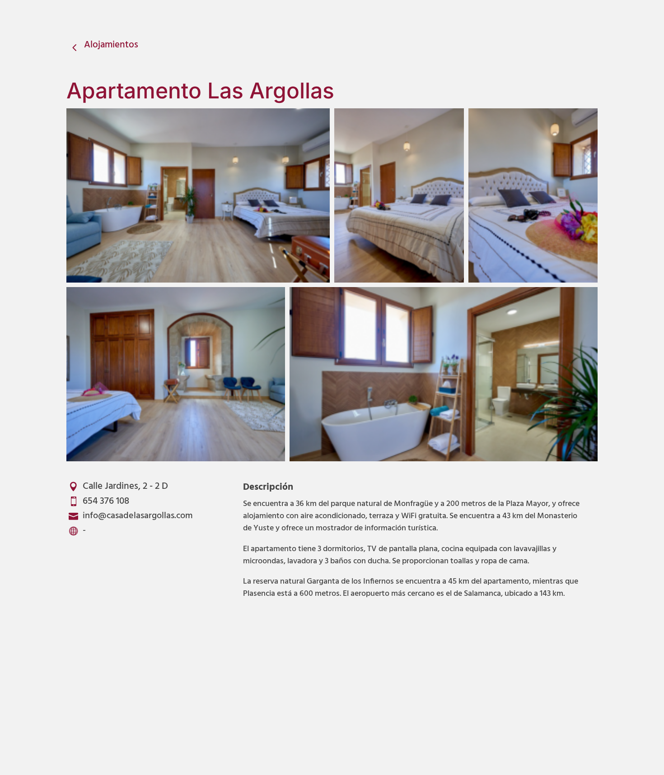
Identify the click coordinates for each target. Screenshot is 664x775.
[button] (198, 195)
